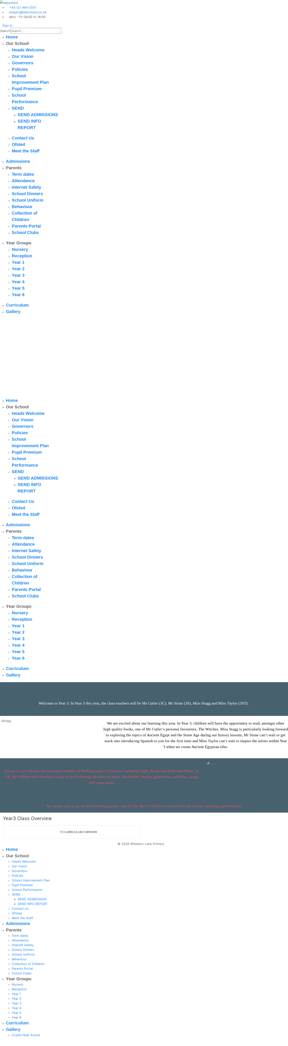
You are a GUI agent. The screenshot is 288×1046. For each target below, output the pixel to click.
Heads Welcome (28, 49)
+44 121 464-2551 (22, 7)
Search (5, 31)
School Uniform (27, 200)
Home (12, 37)
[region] (144, 358)
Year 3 (18, 275)
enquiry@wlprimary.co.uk (27, 12)
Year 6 (18, 294)
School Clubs (25, 232)
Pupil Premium (27, 88)
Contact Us (23, 138)
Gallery (13, 311)
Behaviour (22, 206)
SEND (18, 108)
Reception (22, 255)
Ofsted (18, 144)
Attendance (23, 180)
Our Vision (22, 56)
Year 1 (18, 262)
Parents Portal (26, 226)
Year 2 (18, 268)
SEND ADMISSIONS (38, 114)
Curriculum (17, 305)
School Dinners (27, 193)
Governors (22, 62)
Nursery (20, 249)
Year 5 (18, 288)
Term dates (23, 174)
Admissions (18, 161)
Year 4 (18, 281)
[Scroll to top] (1, 1044)
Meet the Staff (25, 150)
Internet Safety (26, 187)
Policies (20, 69)
